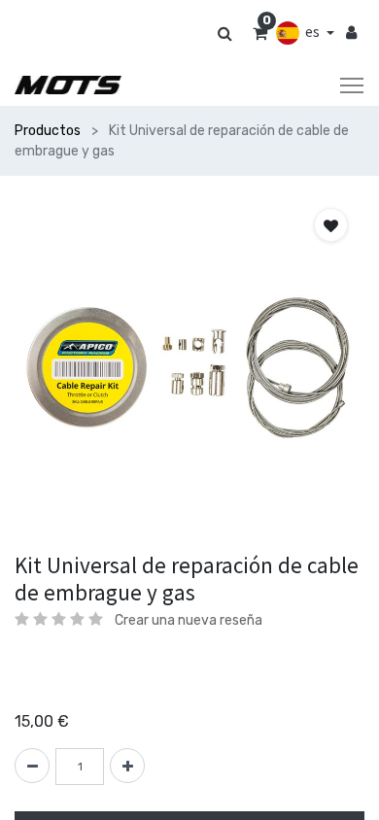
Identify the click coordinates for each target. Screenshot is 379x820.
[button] (331, 225)
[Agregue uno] (127, 765)
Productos (48, 130)
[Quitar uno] (32, 765)
